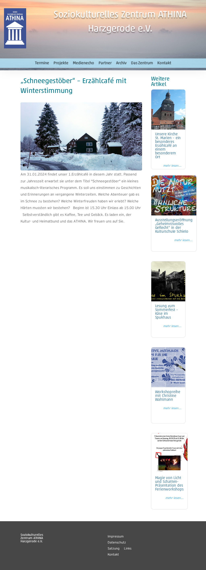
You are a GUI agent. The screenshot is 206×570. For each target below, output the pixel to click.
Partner (105, 63)
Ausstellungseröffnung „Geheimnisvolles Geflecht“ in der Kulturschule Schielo (174, 226)
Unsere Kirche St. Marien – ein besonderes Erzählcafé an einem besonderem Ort (168, 146)
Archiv (121, 63)
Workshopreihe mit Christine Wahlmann (167, 396)
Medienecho (83, 63)
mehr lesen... (172, 165)
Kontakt (164, 63)
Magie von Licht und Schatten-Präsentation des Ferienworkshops (169, 483)
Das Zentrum (142, 63)
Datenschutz (117, 542)
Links (127, 548)
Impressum (116, 536)
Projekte (61, 63)
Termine (42, 63)
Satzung (113, 548)
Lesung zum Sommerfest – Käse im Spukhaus (166, 312)
